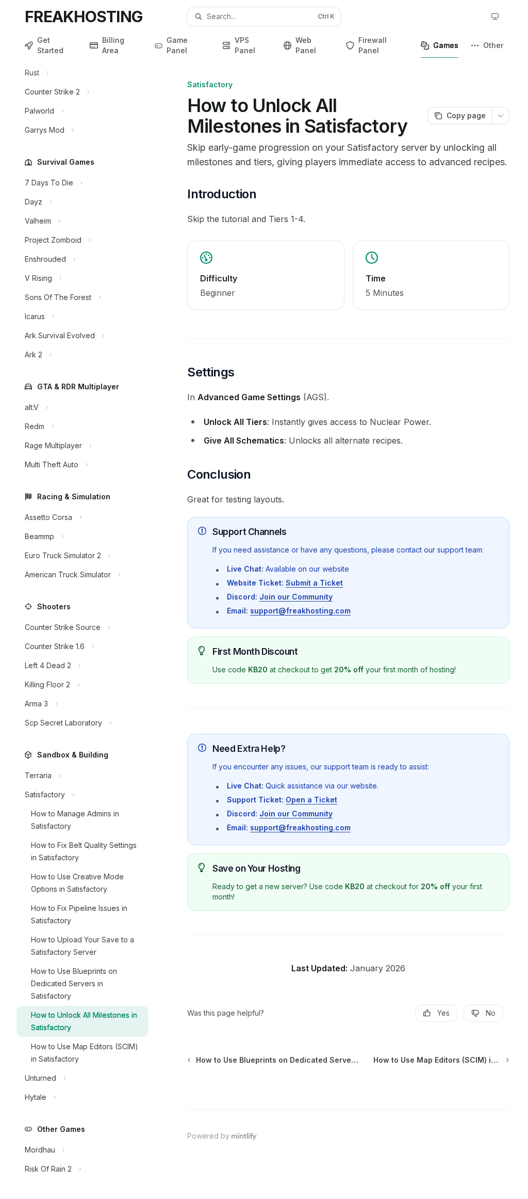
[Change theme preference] (495, 16)
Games (445, 45)
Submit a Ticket (314, 582)
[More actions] (500, 115)
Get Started (50, 45)
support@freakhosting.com (300, 610)
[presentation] (90, 628)
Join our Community (296, 596)
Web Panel (305, 45)
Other (493, 45)
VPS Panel (245, 45)
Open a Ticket (311, 799)
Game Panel (177, 45)
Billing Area (113, 45)
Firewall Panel (372, 45)
